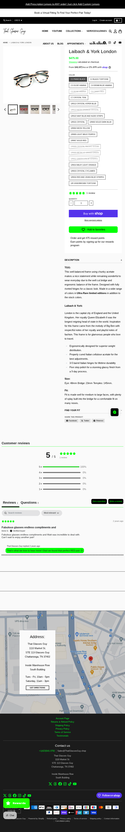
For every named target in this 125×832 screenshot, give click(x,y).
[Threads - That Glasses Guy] (55, 784)
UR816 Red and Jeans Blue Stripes (87, 177)
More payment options (93, 220)
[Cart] (120, 31)
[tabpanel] (62, 532)
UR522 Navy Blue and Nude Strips (87, 116)
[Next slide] (58, 110)
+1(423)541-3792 (47, 751)
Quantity (73, 199)
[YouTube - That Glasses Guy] (120, 42)
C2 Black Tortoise (99, 79)
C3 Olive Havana (78, 85)
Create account (106, 20)
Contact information (111, 819)
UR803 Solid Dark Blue (100, 122)
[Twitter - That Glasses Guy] (50, 784)
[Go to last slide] (5, 110)
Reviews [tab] (10, 502)
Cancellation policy (62, 821)
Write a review (116, 501)
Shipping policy (95, 819)
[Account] (115, 31)
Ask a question (99, 501)
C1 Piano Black (78, 79)
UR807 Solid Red (78, 140)
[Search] (110, 31)
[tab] (29, 503)
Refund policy (52, 819)
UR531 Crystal (78, 122)
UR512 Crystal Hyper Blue (83, 104)
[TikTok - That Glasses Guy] (115, 42)
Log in (94, 20)
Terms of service (80, 819)
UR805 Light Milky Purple (83, 134)
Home (5, 42)
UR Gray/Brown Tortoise (83, 183)
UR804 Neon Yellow (80, 128)
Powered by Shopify (36, 819)
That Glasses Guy (18, 819)
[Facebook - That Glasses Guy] (60, 784)
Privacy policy (65, 819)
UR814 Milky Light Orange (83, 165)
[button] (13, 109)
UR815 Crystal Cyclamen (83, 171)
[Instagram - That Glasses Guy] (109, 42)
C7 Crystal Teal (78, 97)
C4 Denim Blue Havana (101, 85)
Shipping (73, 62)
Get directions (37, 688)
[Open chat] (114, 412)
